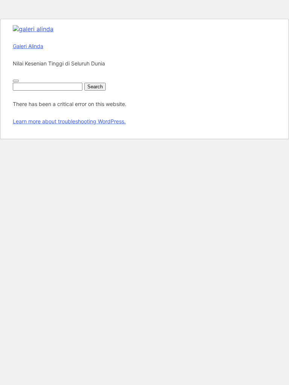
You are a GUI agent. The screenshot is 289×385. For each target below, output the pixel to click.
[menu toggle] (16, 81)
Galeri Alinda (28, 46)
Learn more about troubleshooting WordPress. (69, 121)
